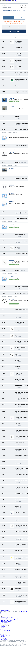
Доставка (2, 626)
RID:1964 (11, 98)
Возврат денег (4, 624)
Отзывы (2, 629)
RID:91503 (11, 299)
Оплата (2, 627)
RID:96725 (11, 260)
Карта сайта (3, 639)
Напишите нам (4, 610)
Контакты (2, 636)
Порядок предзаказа (6, 621)
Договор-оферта (5, 635)
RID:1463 (11, 193)
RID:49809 (11, 224)
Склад (2, 637)
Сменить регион (4, 3)
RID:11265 (11, 201)
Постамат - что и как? (6, 620)
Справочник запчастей (6, 617)
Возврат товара (4, 622)
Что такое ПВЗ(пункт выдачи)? (9, 619)
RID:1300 (11, 168)
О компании (3, 634)
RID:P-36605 (12, 135)
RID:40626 (11, 152)
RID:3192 (11, 106)
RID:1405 (11, 276)
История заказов (5, 630)
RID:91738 (11, 185)
